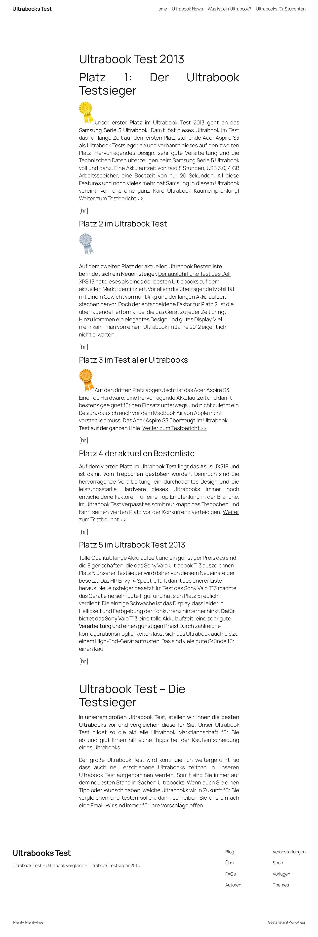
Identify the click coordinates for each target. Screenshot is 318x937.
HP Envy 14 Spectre (133, 580)
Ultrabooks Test (32, 8)
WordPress (297, 922)
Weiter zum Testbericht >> (111, 198)
